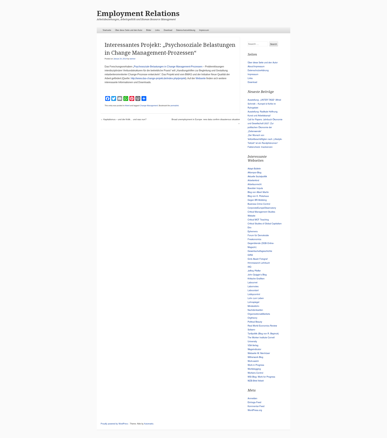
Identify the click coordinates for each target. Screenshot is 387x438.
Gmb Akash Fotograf (258, 258)
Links (157, 30)
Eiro (249, 227)
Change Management (149, 106)
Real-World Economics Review (262, 325)
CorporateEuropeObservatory (262, 207)
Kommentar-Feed (256, 406)
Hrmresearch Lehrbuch (259, 262)
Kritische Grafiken (256, 278)
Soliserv (251, 329)
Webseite (201, 78)
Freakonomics (254, 239)
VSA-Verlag (253, 345)
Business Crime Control (259, 203)
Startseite (107, 30)
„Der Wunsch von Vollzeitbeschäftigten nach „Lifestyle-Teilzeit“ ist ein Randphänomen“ (265, 139)
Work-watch (253, 360)
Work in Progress (256, 364)
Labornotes (253, 286)
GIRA (250, 254)
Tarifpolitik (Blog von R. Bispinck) (263, 333)
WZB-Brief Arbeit (256, 380)
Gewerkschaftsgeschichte (260, 250)
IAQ (249, 266)
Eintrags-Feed (254, 402)
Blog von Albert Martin (258, 192)
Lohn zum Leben (256, 298)
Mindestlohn (253, 305)
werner (132, 59)
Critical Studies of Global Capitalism (265, 223)
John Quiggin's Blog (257, 274)
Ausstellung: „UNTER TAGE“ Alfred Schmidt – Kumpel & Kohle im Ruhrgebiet (264, 103)
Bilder (148, 30)
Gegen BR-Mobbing (257, 199)
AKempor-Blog (254, 172)
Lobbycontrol (254, 294)
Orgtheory (252, 317)
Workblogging (254, 368)
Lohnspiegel (253, 302)
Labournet (252, 282)
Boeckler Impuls (255, 188)
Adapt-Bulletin (254, 168)
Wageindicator (254, 349)
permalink (175, 106)
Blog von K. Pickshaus (258, 195)
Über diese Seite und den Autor (128, 30)
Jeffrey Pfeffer (254, 270)
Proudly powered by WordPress (114, 424)
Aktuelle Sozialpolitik (257, 176)
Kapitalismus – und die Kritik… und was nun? (123, 119)
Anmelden (252, 398)
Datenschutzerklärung (185, 30)
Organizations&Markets (259, 313)
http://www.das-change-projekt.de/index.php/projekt (158, 78)
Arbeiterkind (253, 180)
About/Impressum (256, 66)
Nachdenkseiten (255, 309)
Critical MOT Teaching (258, 219)
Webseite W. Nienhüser (259, 353)
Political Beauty (255, 321)
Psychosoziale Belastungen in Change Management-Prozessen (168, 66)
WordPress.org (255, 410)
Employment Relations (138, 13)
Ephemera (253, 231)
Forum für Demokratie (258, 235)
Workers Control (255, 372)
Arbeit (127, 106)
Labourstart (253, 290)
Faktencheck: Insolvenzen (260, 146)
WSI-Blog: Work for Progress (261, 376)
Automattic (149, 424)
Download (168, 30)
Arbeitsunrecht (255, 184)
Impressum (204, 30)
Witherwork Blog (255, 357)
